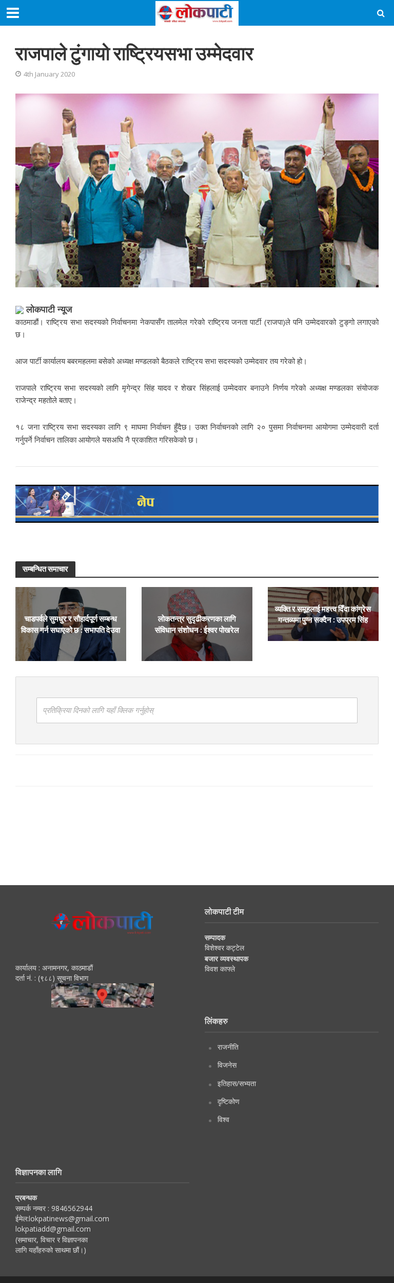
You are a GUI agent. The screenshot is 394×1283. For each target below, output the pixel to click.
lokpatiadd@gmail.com (53, 1229)
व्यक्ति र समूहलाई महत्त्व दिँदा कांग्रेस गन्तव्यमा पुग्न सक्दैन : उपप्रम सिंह (323, 614)
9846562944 (70, 1208)
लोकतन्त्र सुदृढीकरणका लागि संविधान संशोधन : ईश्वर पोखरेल (197, 624)
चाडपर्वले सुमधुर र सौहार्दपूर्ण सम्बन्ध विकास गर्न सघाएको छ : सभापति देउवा (70, 624)
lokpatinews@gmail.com (69, 1218)
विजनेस (227, 1065)
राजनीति (228, 1047)
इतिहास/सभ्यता (237, 1083)
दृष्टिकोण (229, 1101)
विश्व (223, 1119)
